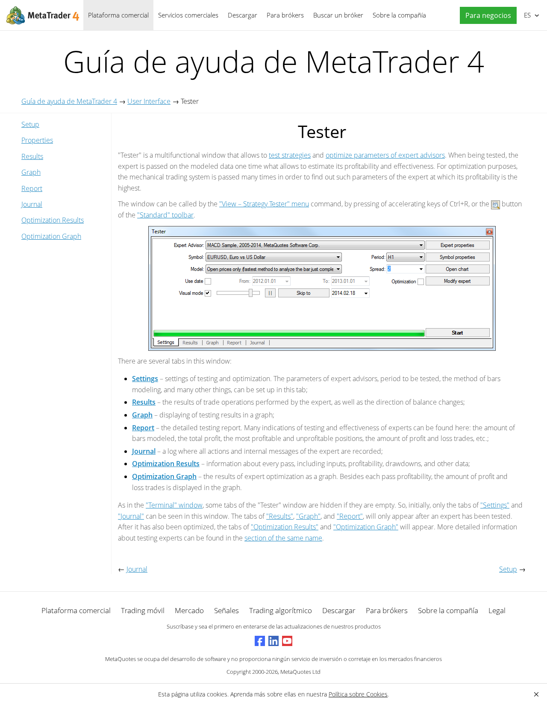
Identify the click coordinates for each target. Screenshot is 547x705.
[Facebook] (260, 641)
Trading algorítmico (280, 610)
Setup (30, 124)
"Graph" (308, 516)
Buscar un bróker (338, 15)
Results (32, 156)
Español (526, 15)
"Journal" (131, 516)
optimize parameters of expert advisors (385, 155)
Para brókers (285, 15)
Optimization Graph (51, 236)
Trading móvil (143, 610)
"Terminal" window (174, 505)
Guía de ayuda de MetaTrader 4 (69, 101)
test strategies (290, 155)
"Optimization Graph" (365, 527)
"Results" (279, 516)
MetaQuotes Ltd (300, 672)
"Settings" (494, 505)
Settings (145, 378)
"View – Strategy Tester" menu (264, 204)
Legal (497, 610)
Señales (226, 610)
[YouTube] (287, 641)
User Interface (149, 101)
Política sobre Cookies (358, 694)
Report (31, 188)
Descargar (242, 15)
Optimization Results (52, 220)
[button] (486, 15)
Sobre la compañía (399, 15)
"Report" (350, 516)
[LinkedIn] (273, 641)
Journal (31, 204)
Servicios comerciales (188, 15)
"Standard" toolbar (165, 215)
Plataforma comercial (118, 15)
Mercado (189, 610)
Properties (37, 140)
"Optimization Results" (284, 527)
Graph (31, 172)
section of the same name (283, 538)
